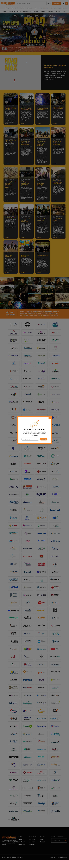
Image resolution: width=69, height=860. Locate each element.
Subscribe (43, 439)
